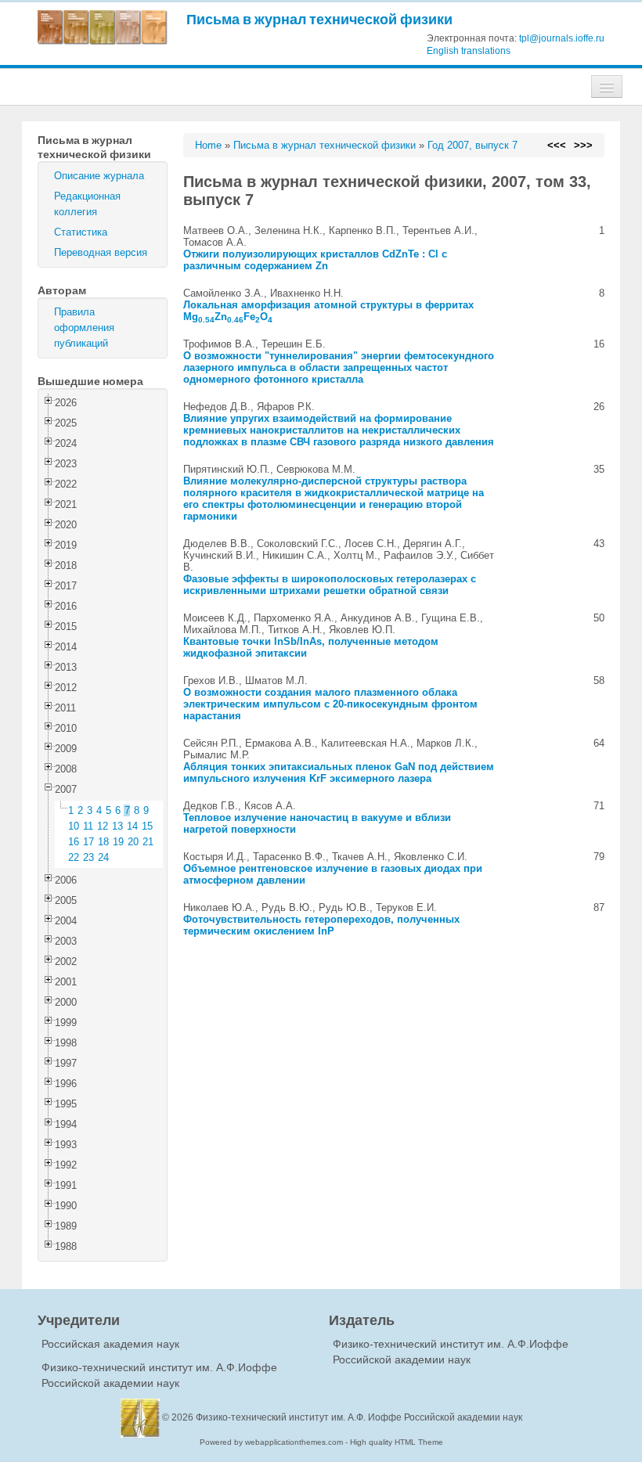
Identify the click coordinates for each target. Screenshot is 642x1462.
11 (88, 826)
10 (73, 826)
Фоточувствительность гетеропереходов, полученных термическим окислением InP (321, 925)
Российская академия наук (110, 1344)
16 (73, 842)
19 (118, 842)
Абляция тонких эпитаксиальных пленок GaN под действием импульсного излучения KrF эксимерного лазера (338, 772)
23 (88, 857)
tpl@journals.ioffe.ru (561, 38)
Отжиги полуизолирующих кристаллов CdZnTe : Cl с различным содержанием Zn (315, 260)
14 (132, 826)
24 (103, 857)
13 (117, 826)
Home (208, 145)
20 (133, 842)
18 (103, 842)
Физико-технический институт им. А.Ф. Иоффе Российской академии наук (359, 1417)
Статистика (80, 232)
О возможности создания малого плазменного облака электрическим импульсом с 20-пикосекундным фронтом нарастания (330, 704)
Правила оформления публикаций (84, 327)
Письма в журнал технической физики (319, 19)
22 (73, 857)
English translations (468, 50)
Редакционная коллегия (87, 204)
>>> (583, 145)
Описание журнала (99, 176)
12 (102, 826)
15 (147, 826)
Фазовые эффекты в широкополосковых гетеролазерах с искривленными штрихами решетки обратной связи (329, 584)
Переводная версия (100, 252)
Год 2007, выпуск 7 (472, 145)
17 (88, 842)
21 (147, 842)
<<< (556, 145)
